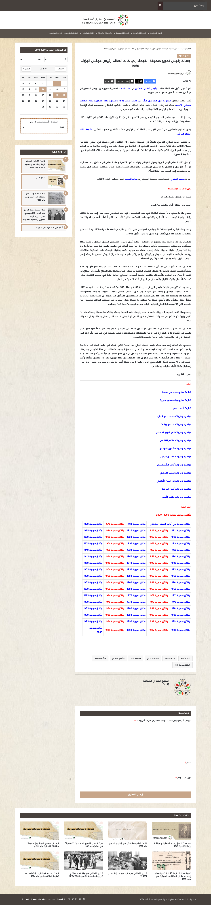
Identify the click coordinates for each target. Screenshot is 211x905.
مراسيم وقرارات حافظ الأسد (176, 497)
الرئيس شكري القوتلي (146, 89)
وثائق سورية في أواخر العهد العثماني (170, 524)
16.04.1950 (186, 658)
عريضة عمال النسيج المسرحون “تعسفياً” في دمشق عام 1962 (84, 845)
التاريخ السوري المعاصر (177, 73)
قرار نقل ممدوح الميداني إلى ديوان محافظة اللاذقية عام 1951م (43, 845)
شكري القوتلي (117, 658)
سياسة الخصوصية (38, 899)
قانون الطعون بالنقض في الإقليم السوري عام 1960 (128, 845)
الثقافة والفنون (88, 33)
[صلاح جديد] (56, 182)
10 (43, 89)
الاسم (188, 762)
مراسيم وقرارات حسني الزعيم (175, 457)
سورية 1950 (135, 658)
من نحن (52, 899)
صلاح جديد (40, 177)
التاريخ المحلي (56, 33)
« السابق (60, 69)
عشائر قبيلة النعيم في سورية (50, 227)
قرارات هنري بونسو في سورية (175, 400)
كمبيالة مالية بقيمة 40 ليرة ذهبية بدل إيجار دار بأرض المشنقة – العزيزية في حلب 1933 (173, 876)
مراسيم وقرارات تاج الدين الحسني (173, 433)
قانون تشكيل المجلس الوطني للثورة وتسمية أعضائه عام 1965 (35, 164)
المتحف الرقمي (72, 33)
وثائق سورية (174, 49)
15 (57, 95)
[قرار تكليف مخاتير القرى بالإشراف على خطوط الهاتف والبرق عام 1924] (39, 860)
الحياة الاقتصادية (122, 33)
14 (64, 95)
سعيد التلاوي (178, 179)
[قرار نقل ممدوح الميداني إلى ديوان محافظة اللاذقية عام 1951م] (39, 830)
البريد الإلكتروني (183, 777)
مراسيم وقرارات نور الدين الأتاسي (174, 481)
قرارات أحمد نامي (182, 408)
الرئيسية (185, 49)
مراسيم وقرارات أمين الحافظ (176, 489)
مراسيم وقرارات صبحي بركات (175, 424)
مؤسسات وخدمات (105, 33)
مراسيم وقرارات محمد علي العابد (174, 416)
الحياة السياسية (156, 33)
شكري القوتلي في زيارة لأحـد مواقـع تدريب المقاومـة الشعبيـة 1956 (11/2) (86, 875)
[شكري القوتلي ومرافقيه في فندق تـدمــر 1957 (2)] (127, 860)
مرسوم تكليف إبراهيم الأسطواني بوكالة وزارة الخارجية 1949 (172, 845)
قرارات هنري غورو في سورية (176, 392)
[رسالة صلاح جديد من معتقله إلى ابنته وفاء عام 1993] (56, 198)
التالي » (26, 69)
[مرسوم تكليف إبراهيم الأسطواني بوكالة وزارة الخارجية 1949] (171, 830)
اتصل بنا (25, 899)
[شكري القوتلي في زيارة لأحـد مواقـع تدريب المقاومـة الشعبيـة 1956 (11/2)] (83, 860)
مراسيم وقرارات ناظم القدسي (175, 473)
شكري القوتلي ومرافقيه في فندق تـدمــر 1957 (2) (127, 875)
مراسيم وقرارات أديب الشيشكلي (174, 465)
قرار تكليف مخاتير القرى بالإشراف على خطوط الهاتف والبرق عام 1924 (42, 875)
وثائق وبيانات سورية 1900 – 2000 (173, 515)
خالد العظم (125, 89)
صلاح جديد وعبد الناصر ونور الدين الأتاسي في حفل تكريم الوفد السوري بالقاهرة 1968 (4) (34, 214)
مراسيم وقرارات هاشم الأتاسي (175, 441)
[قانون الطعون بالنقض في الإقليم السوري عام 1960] (127, 830)
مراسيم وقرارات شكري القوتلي (175, 449)
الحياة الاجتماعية (139, 33)
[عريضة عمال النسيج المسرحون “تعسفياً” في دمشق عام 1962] (83, 830)
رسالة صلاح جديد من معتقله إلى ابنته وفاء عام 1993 (35, 197)
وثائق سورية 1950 (182, 665)
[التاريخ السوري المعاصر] (105, 20)
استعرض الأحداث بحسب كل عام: (43, 122)
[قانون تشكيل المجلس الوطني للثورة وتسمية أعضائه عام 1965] (56, 165)
